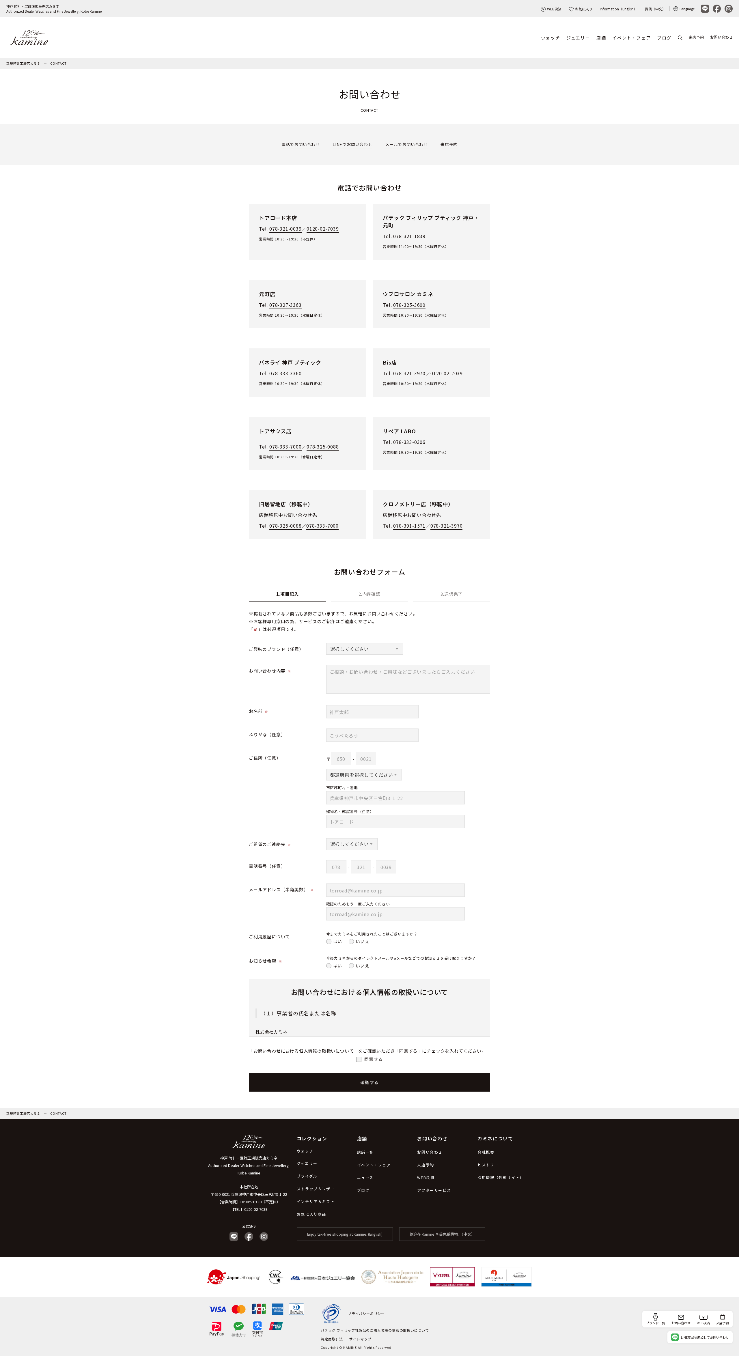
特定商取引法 (332, 1338)
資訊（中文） (655, 8)
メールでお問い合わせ (406, 144)
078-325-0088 (323, 446)
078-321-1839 (409, 236)
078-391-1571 (409, 525)
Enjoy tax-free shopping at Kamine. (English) (344, 1234)
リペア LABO (399, 431)
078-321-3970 (409, 373)
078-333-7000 (285, 446)
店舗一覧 (365, 1152)
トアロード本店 (278, 217)
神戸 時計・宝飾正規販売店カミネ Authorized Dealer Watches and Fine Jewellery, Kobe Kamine (249, 1165)
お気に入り (583, 8)
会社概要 (485, 1152)
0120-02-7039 (323, 228)
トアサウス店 (275, 431)
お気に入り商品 (311, 1214)
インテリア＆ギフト (316, 1201)
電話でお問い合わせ (300, 144)
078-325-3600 (409, 304)
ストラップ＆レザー (316, 1188)
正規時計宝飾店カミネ (23, 63)
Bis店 (390, 362)
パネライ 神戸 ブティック (290, 362)
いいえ (362, 941)
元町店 (267, 294)
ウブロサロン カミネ (408, 294)
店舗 (601, 38)
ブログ (664, 38)
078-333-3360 (285, 373)
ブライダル (307, 1176)
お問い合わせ (721, 37)
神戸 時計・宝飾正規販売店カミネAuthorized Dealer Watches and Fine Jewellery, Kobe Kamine (54, 9)
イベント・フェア (631, 38)
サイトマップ (360, 1338)
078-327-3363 (285, 304)
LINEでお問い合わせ (352, 144)
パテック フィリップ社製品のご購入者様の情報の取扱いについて (375, 1330)
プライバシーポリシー (366, 1313)
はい (337, 941)
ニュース (365, 1177)
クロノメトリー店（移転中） (418, 504)
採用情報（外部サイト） (500, 1177)
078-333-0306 (409, 441)
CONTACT (58, 63)
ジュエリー (578, 38)
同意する (373, 1059)
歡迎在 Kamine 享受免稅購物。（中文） (442, 1234)
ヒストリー (488, 1165)
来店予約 (696, 37)
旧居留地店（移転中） (286, 504)
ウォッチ (550, 38)
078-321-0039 (285, 228)
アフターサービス (434, 1190)
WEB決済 (554, 8)
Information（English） (618, 8)
